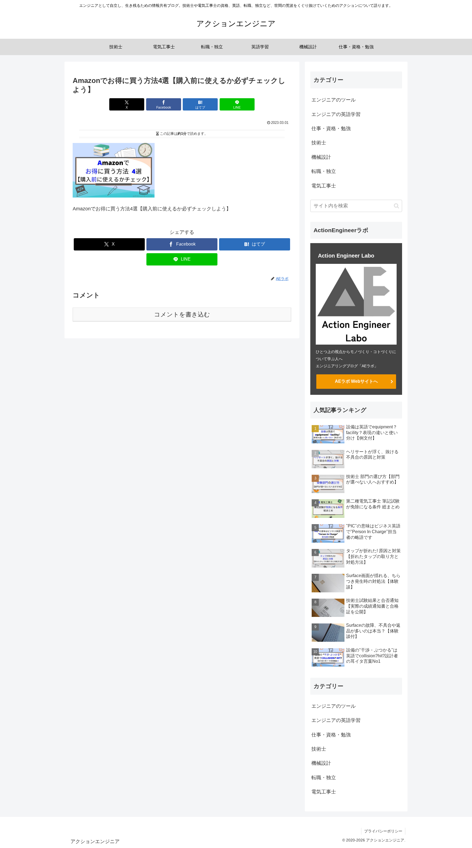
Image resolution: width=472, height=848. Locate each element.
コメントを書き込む (182, 314)
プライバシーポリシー (383, 831)
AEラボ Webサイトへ (356, 381)
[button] (396, 206)
